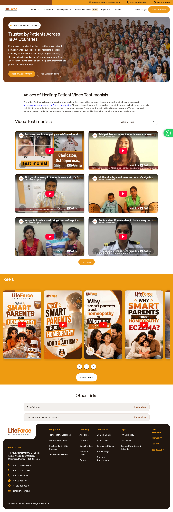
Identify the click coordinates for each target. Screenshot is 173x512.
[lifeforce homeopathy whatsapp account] (168, 133)
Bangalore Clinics (105, 446)
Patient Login (141, 9)
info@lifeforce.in (21, 491)
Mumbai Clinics (104, 435)
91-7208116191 (163, 2)
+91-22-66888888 (22, 465)
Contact (117, 9)
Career (83, 460)
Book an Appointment (22, 73)
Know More (140, 407)
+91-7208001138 (20, 475)
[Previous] (79, 367)
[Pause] (86, 367)
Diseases (47, 9)
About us (84, 435)
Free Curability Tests (49, 73)
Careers (84, 440)
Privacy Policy (127, 435)
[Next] (93, 367)
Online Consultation (58, 454)
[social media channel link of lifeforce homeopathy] (75, 503)
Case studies (86, 446)
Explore (104, 9)
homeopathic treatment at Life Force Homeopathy (47, 105)
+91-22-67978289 (21, 470)
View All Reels (86, 377)
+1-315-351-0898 (21, 485)
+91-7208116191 (20, 480)
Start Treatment (159, 9)
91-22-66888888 (138, 2)
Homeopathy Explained (60, 435)
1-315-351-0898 (113, 2)
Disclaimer (126, 440)
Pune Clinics (103, 440)
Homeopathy (62, 9)
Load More (87, 262)
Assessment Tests (86, 9)
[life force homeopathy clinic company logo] (21, 433)
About (33, 9)
